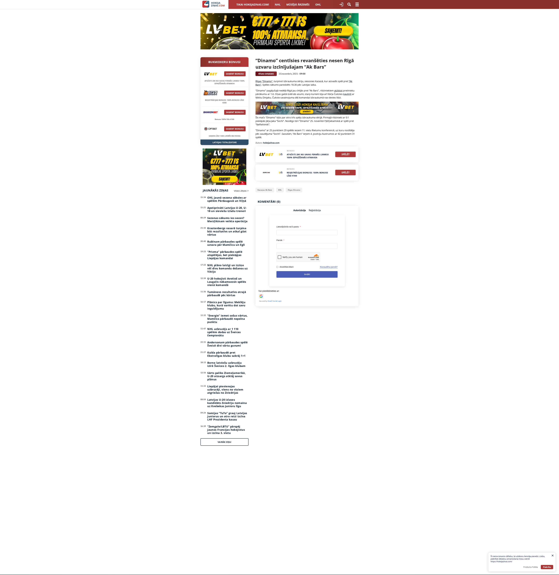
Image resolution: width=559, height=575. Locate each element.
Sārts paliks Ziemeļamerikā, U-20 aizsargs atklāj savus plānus (226, 376)
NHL (278, 4)
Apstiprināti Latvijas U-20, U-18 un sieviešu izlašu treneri (227, 209)
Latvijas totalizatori (225, 142)
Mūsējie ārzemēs (297, 4)
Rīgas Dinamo (294, 190)
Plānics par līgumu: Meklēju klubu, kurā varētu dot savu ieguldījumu (226, 305)
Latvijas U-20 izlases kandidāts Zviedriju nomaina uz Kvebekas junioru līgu (227, 403)
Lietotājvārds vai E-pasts (288, 227)
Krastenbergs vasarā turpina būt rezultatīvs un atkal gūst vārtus (226, 231)
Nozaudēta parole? (329, 267)
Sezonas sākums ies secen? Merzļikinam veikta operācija (227, 219)
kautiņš (347, 94)
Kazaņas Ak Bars (265, 190)
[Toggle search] (349, 4)
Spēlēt (346, 154)
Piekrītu (547, 567)
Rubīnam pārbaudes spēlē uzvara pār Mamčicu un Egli (226, 243)
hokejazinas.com (271, 142)
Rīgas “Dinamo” (264, 81)
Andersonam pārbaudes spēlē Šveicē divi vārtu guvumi (227, 344)
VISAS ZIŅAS (240, 190)
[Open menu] (357, 4)
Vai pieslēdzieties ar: (268, 291)
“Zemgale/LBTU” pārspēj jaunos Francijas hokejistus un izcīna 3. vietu (226, 429)
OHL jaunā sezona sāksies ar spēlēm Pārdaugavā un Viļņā (226, 199)
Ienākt (307, 274)
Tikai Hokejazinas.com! (252, 4)
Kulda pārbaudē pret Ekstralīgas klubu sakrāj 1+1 (226, 354)
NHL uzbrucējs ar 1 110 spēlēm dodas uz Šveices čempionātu (224, 332)
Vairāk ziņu (224, 442)
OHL (318, 4)
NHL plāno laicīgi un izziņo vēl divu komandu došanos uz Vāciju (227, 268)
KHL (280, 190)
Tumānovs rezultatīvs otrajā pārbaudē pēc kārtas (226, 293)
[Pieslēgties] (341, 4)
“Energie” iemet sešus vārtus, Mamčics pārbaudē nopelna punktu (227, 319)
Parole (280, 240)
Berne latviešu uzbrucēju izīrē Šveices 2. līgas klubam (226, 364)
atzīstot (338, 90)
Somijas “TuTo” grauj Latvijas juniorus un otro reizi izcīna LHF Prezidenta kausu (227, 416)
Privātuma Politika (530, 567)
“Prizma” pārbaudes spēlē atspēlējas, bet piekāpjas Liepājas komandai (224, 255)
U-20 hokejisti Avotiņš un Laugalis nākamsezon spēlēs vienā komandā (226, 282)
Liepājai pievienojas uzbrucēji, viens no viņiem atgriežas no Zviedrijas (225, 389)
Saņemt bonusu (235, 73)
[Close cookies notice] (552, 555)
